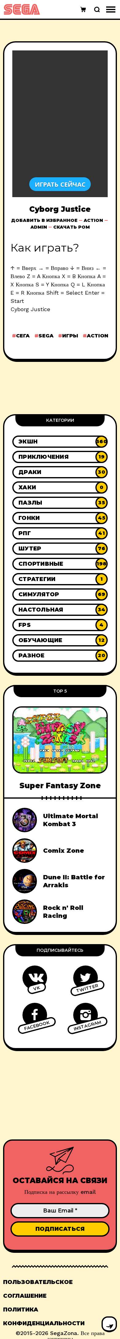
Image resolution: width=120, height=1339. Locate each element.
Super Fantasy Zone (60, 785)
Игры (70, 336)
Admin (38, 227)
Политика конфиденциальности (44, 1316)
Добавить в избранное (44, 220)
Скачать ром (71, 227)
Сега (23, 336)
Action (93, 220)
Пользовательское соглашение (38, 1289)
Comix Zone (63, 850)
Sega (46, 336)
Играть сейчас (60, 184)
